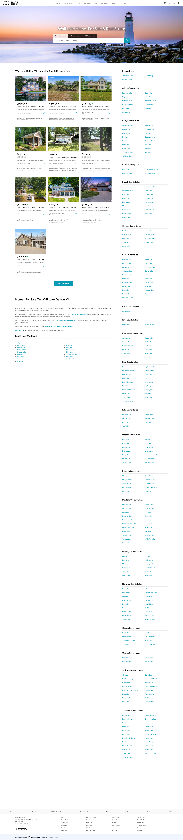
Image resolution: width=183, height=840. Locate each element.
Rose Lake (148, 213)
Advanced (75, 36)
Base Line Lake (127, 93)
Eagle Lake (125, 97)
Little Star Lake (127, 422)
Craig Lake (148, 190)
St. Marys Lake (149, 242)
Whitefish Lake (150, 539)
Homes (77, 3)
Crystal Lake (126, 512)
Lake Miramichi (127, 487)
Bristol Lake (21, 347)
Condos (87, 3)
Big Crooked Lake (150, 367)
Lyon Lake (125, 238)
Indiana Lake (126, 286)
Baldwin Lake (126, 259)
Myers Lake (126, 393)
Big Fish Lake (126, 263)
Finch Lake (148, 278)
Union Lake (126, 217)
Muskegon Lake (150, 564)
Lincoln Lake (149, 382)
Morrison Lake (150, 206)
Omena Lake (149, 690)
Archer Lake (126, 187)
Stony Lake (125, 644)
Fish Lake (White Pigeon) (153, 679)
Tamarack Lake (127, 535)
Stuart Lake (126, 246)
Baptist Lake (126, 589)
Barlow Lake (21, 345)
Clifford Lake (126, 508)
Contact (123, 3)
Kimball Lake (149, 604)
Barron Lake (149, 259)
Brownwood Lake (150, 719)
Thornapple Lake (71, 354)
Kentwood (64, 825)
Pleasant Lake (149, 210)
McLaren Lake (126, 636)
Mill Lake (69, 347)
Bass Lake (125, 367)
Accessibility (45, 837)
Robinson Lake (127, 615)
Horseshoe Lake (127, 520)
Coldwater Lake (127, 190)
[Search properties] (127, 40)
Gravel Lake (149, 726)
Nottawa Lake (149, 238)
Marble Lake (149, 202)
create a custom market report (67, 320)
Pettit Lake (148, 608)
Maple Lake (148, 738)
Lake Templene (127, 686)
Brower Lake (126, 374)
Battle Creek (115, 817)
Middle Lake (149, 560)
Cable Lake (125, 267)
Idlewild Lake (149, 418)
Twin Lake (125, 571)
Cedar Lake (126, 723)
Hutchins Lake (127, 100)
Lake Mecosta (149, 483)
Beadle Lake (126, 231)
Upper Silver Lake (150, 644)
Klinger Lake (149, 682)
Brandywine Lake (128, 719)
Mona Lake (126, 564)
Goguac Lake (126, 234)
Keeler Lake (149, 730)
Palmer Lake (126, 694)
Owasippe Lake (150, 568)
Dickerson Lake (127, 516)
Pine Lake (69, 352)
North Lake (126, 210)
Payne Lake (70, 350)
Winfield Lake (126, 543)
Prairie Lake (149, 698)
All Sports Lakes (127, 76)
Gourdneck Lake (127, 346)
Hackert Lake (126, 447)
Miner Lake (148, 108)
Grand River (149, 658)
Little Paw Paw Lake (151, 169)
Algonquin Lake (22, 343)
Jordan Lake (70, 343)
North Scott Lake (150, 742)
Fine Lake (20, 356)
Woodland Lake (150, 619)
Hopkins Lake (126, 451)
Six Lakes (148, 531)
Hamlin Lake (149, 447)
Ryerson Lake (149, 615)
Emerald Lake (126, 600)
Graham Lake (149, 234)
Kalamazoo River (127, 104)
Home (58, 3)
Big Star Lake (149, 414)
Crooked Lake (21, 350)
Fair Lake (20, 354)
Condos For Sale (84, 811)
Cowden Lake (149, 508)
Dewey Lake (149, 271)
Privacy (56, 837)
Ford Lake (125, 443)
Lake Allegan (149, 104)
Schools (104, 3)
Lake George (149, 198)
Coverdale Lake (127, 271)
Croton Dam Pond (151, 592)
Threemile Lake (127, 757)
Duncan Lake (21, 352)
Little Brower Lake (128, 386)
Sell (90, 36)
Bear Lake (148, 556)
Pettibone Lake (127, 608)
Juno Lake (148, 286)
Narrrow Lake (126, 311)
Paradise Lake (126, 294)
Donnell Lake (149, 275)
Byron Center (65, 820)
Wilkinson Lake (71, 359)
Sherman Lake (126, 353)
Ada (62, 817)
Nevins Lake (149, 527)
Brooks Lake (126, 592)
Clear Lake (125, 675)
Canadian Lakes (150, 476)
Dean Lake (125, 378)
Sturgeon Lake (149, 702)
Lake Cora (125, 734)
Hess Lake (125, 604)
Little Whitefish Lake (129, 524)
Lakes (96, 3)
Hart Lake (125, 560)
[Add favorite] (44, 113)
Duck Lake (148, 93)
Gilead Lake (149, 194)
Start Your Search (63, 283)
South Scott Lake (150, 753)
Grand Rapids (141, 820)
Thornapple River (128, 401)
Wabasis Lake (126, 539)
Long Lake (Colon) (151, 686)
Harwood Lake (127, 282)
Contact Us (171, 811)
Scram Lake (126, 397)
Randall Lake (126, 213)
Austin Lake (126, 338)
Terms (51, 837)
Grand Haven (116, 820)
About (113, 3)
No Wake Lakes (127, 79)
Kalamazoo (140, 822)
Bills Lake (148, 589)
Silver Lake (148, 397)
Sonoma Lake (126, 242)
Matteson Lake (127, 206)
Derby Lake (148, 512)
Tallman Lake (126, 462)
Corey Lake (148, 675)
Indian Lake (148, 282)
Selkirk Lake (126, 112)
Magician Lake (149, 290)
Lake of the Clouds (151, 487)
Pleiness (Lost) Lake (151, 455)
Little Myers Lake (150, 386)
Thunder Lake (149, 462)
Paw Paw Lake (127, 173)
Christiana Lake (150, 267)
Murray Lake (149, 390)
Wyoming (114, 830)
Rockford (114, 828)
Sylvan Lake (126, 619)
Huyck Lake (126, 198)
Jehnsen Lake (126, 483)
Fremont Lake (149, 600)
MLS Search (68, 3)
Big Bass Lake (126, 414)
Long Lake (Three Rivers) (130, 690)
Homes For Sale (56, 811)
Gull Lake (148, 346)
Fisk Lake (148, 378)
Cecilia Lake (126, 418)
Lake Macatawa (127, 661)
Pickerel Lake (126, 612)
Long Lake (69, 345)
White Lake (126, 575)
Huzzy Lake (126, 730)
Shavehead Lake (127, 298)
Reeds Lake (148, 393)
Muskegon (89, 825)
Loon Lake (148, 422)
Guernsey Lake (22, 359)
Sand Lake (125, 702)
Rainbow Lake (126, 531)
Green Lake (148, 97)
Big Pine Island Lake (128, 370)
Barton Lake (149, 338)
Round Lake (126, 458)
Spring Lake (148, 661)
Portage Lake (126, 698)
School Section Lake (128, 640)
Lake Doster (126, 108)
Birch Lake (148, 263)
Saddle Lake (126, 749)
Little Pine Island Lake (129, 390)
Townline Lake (149, 535)
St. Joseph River (150, 173)
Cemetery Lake (150, 187)
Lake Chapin (126, 169)
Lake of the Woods (151, 734)
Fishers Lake (126, 682)
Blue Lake (148, 439)
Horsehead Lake (150, 480)
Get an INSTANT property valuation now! (59, 326)
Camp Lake (148, 374)
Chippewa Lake (127, 480)
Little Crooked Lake (128, 738)
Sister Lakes (149, 294)
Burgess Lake (149, 504)
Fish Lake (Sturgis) (128, 679)
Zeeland (139, 830)
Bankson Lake (126, 715)
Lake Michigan (149, 76)
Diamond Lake (127, 275)
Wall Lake (69, 356)
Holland (114, 822)
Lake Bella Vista (127, 382)
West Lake (148, 353)
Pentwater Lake (150, 636)
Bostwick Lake (149, 370)
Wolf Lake (125, 426)
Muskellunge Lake (128, 527)
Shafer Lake (126, 753)
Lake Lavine (126, 202)
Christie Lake (149, 723)
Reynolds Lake (127, 746)
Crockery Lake (127, 658)
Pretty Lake (126, 491)
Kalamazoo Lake (150, 100)
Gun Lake (20, 361)
